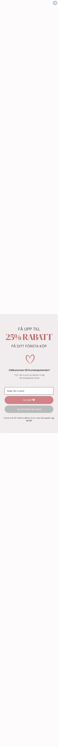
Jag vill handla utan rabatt (29, 409)
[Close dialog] (55, 3)
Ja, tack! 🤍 (29, 400)
